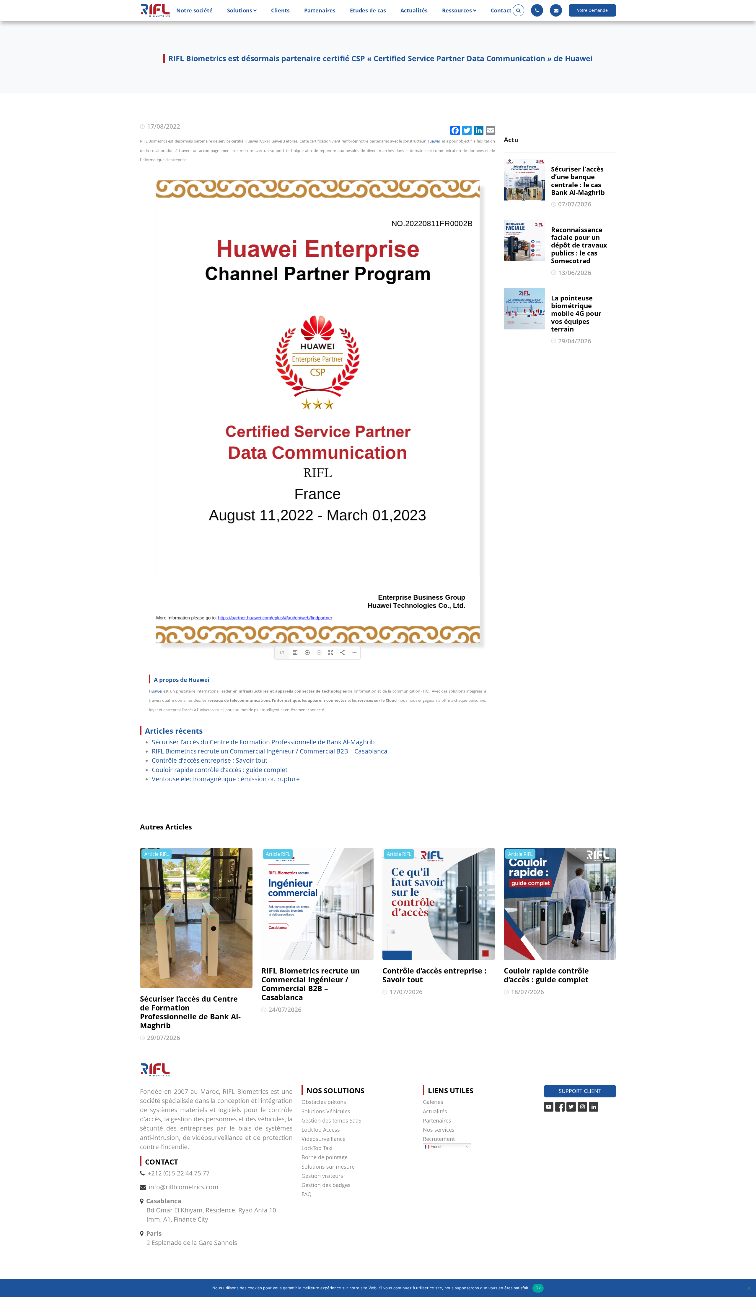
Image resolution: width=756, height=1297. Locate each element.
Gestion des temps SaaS (331, 1120)
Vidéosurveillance (324, 1138)
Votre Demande (592, 10)
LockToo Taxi (317, 1148)
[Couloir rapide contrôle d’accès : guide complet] (560, 904)
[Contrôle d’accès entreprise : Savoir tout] (438, 904)
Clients (280, 10)
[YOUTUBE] (548, 1107)
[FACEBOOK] (560, 1107)
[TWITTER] (571, 1107)
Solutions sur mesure (328, 1166)
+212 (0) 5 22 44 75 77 (179, 1173)
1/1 (282, 652)
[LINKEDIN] (593, 1107)
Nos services (438, 1129)
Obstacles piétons (324, 1101)
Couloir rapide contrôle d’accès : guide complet (219, 770)
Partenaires (319, 10)
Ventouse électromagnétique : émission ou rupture (226, 779)
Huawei (433, 141)
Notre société (194, 10)
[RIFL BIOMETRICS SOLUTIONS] (155, 10)
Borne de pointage (325, 1157)
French (435, 1146)
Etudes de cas (368, 10)
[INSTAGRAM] (582, 1107)
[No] (749, 1288)
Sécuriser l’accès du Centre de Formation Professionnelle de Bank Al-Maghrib (263, 742)
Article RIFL (156, 854)
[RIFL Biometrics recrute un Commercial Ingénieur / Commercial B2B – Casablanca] (317, 904)
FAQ (307, 1194)
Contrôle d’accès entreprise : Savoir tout (209, 760)
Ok (538, 1287)
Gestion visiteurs (322, 1175)
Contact (501, 10)
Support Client (580, 1090)
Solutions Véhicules (326, 1111)
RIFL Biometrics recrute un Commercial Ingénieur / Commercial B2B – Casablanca (269, 751)
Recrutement (439, 1138)
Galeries (433, 1101)
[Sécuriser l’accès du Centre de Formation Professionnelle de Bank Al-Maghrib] (196, 918)
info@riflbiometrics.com (184, 1187)
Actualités (414, 10)
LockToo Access (321, 1129)
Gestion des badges (326, 1184)
